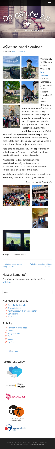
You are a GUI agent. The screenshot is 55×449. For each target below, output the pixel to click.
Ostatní (11, 330)
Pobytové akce (14, 333)
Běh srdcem (13, 314)
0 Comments (23, 51)
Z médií (11, 342)
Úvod (10, 336)
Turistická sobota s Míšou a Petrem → (41, 265)
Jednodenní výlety (18, 254)
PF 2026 (11, 317)
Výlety (14, 51)
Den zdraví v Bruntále (17, 305)
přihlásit (6, 282)
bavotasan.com (38, 444)
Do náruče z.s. (26, 442)
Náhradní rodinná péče (17, 328)
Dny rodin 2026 (14, 308)
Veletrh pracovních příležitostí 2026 (22, 311)
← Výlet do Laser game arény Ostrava (12, 265)
